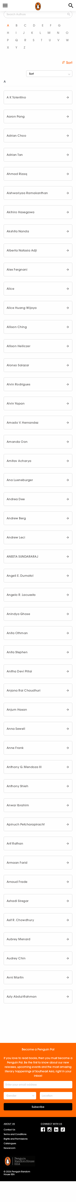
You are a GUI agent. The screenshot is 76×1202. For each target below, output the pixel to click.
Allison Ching (17, 327)
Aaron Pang (16, 116)
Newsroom (9, 1148)
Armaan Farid (17, 862)
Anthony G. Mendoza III (24, 767)
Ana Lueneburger (20, 480)
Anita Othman (17, 633)
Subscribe (38, 1107)
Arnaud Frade (17, 882)
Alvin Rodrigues (18, 384)
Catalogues (10, 1143)
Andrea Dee (16, 499)
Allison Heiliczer (18, 346)
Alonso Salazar (18, 365)
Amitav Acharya (19, 461)
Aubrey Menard (18, 939)
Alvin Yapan (16, 403)
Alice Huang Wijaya (22, 308)
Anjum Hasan (17, 709)
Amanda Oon (17, 442)
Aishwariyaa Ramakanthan (27, 193)
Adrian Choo (16, 135)
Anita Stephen (17, 652)
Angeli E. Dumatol (20, 575)
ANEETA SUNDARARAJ (22, 556)
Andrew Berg (16, 518)
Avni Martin (15, 977)
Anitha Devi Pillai (19, 671)
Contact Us (9, 1129)
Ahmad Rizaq (17, 174)
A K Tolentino (16, 97)
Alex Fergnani (17, 269)
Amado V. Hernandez (22, 422)
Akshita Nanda (18, 231)
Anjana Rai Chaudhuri (23, 690)
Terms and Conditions (15, 1134)
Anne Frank (15, 748)
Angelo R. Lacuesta (21, 595)
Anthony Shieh (17, 786)
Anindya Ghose (18, 614)
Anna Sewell (16, 729)
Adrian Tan (15, 155)
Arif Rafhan (15, 843)
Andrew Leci (16, 537)
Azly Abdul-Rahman (22, 996)
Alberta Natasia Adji (22, 250)
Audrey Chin (16, 958)
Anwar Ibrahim (18, 805)
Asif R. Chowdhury (20, 920)
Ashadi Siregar (18, 901)
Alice (10, 288)
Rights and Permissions (15, 1138)
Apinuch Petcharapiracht (26, 824)
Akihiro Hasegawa (20, 212)
